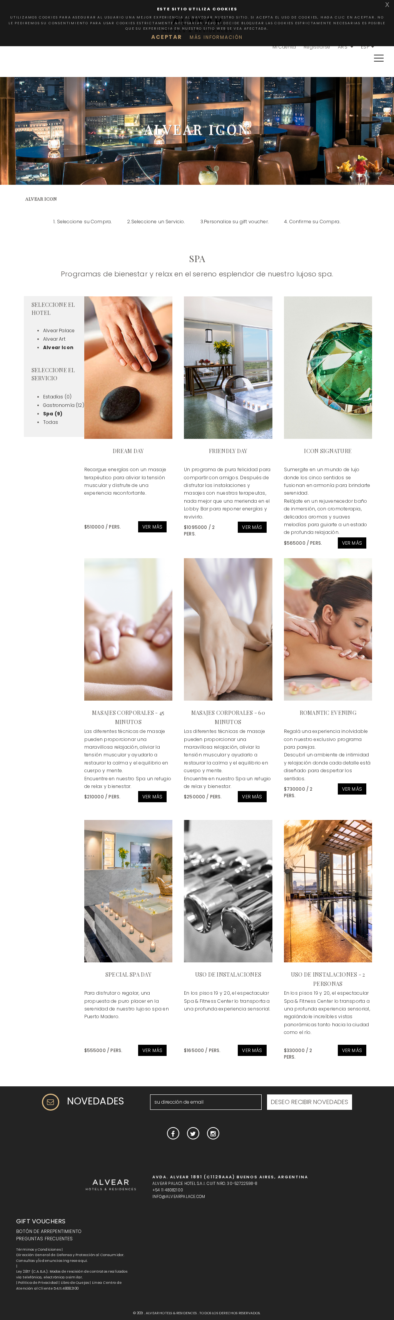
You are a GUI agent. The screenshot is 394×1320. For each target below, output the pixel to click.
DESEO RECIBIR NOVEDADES (309, 1101)
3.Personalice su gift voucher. (234, 221)
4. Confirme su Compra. (312, 221)
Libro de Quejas (75, 1282)
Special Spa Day (128, 974)
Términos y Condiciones (38, 1249)
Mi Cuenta (284, 46)
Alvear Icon (58, 347)
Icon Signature (328, 451)
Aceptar (166, 37)
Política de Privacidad (38, 1282)
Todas (50, 422)
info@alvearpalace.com (178, 1197)
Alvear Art (54, 339)
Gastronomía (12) (63, 405)
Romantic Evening (328, 712)
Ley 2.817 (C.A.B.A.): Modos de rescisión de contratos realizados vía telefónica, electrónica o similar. (71, 1274)
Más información (216, 37)
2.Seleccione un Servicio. (156, 221)
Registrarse (317, 46)
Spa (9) (52, 413)
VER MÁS (152, 527)
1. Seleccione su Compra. (82, 221)
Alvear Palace (59, 330)
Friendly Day (228, 451)
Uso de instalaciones (228, 974)
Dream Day (128, 451)
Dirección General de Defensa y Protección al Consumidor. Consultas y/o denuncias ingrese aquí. (70, 1258)
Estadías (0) (57, 396)
